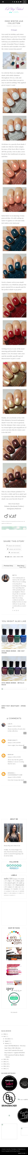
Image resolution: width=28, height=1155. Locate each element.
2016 (4, 1059)
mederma (6, 895)
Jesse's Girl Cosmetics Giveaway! (14, 1050)
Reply (25, 747)
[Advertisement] (14, 913)
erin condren (12, 893)
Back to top (21, 1153)
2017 (4, 1036)
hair (23, 889)
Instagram (10, 509)
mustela (12, 895)
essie (11, 556)
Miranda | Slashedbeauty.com (15, 774)
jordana (8, 891)
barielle (16, 889)
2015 (4, 1061)
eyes (22, 879)
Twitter (20, 506)
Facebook (14, 506)
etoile (20, 893)
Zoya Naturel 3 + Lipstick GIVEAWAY (15, 1052)
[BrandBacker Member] (9, 1106)
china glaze (20, 881)
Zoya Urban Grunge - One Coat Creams (13, 652)
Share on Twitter (15, 549)
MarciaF (11, 754)
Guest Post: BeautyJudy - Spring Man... (14, 707)
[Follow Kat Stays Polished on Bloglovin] (14, 869)
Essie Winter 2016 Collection (12, 1048)
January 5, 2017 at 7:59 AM (14, 726)
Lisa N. (10, 724)
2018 (4, 1034)
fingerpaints (20, 885)
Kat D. (14, 575)
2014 (4, 1064)
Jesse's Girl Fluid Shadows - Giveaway (15, 1045)
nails (14, 556)
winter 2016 (20, 556)
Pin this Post (15, 552)
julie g (22, 883)
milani (10, 887)
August (7, 1041)
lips (9, 881)
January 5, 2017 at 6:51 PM (14, 742)
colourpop (7, 889)
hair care (15, 891)
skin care (18, 887)
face (10, 885)
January (7, 1043)
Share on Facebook (14, 545)
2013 (4, 1066)
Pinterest (18, 509)
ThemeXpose (14, 1149)
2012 (4, 1068)
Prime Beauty (13, 740)
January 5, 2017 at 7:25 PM (14, 757)
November (8, 1039)
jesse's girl (12, 883)
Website (7, 506)
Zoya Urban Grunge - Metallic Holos (13, 684)
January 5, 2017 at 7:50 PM (14, 777)
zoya (15, 879)
